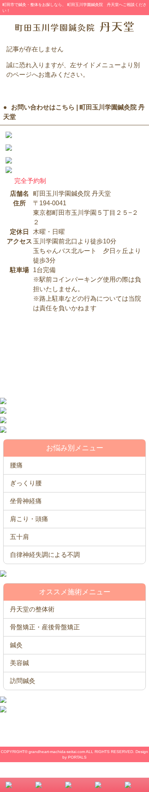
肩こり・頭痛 (29, 519)
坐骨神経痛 (26, 501)
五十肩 (19, 536)
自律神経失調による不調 (45, 554)
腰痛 (16, 465)
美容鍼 (19, 663)
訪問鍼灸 (22, 680)
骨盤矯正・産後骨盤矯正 (45, 627)
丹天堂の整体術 (32, 609)
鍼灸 (16, 645)
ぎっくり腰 (26, 483)
